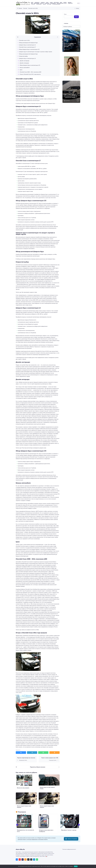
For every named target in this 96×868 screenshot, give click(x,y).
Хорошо (75, 866)
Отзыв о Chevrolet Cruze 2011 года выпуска (30, 74)
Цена (21, 69)
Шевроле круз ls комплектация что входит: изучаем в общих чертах (35, 51)
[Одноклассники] (25, 859)
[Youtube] (20, 859)
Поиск (65, 14)
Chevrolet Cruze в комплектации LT (27, 47)
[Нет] (94, 866)
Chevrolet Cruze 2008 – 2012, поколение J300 (30, 72)
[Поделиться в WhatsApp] (43, 752)
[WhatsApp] (37, 859)
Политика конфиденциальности (69, 849)
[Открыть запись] (26, 782)
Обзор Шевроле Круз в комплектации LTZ (29, 49)
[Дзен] (31, 859)
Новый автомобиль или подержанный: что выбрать (70, 45)
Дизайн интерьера (24, 63)
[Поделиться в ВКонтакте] (21, 752)
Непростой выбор (23, 56)
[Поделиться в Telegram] (32, 752)
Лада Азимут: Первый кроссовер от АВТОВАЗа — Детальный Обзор (70, 96)
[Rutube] (23, 859)
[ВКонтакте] (17, 859)
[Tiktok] (28, 859)
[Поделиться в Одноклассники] (54, 752)
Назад (77, 8)
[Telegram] (34, 859)
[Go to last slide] (17, 825)
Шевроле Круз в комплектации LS (27, 44)
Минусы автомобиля (25, 67)
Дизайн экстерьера (24, 60)
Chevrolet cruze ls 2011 (24, 40)
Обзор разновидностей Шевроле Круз (28, 42)
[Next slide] (78, 49)
